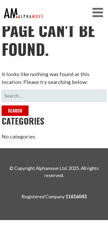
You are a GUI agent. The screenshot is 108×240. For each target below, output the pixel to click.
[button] (99, 12)
